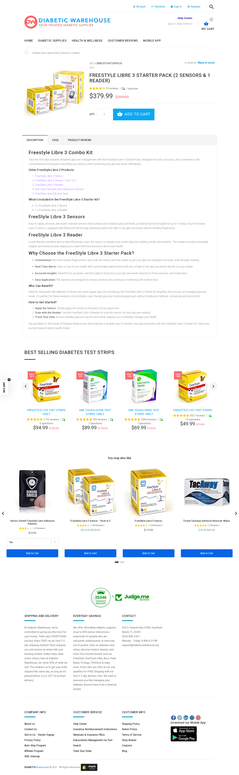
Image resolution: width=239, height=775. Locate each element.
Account (141, 6)
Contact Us (30, 729)
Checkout (159, 6)
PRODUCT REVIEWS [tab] (79, 140)
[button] (97, 88)
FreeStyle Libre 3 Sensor (49, 176)
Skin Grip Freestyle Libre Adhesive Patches (59, 189)
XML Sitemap (32, 756)
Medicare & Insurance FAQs (89, 734)
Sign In (178, 6)
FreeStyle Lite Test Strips (192, 410)
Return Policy (129, 729)
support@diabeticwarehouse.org (140, 645)
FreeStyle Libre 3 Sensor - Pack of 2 (55, 180)
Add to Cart (137, 114)
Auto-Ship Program (35, 745)
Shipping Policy (131, 723)
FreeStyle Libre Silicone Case (51, 193)
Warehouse (36, 767)
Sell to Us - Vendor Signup (39, 734)
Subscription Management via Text (92, 740)
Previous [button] (25, 386)
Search (77, 745)
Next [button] (213, 386)
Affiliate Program (33, 751)
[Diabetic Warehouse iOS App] (184, 730)
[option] (46, 408)
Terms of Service (131, 734)
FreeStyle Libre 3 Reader (49, 184)
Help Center (80, 723)
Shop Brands (129, 740)
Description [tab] (35, 140)
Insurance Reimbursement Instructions (95, 729)
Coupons (127, 745)
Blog (124, 751)
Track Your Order (82, 751)
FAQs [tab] (55, 140)
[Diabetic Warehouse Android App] (184, 737)
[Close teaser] (9, 379)
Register (195, 6)
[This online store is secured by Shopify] (89, 767)
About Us (29, 723)
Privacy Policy (32, 740)
